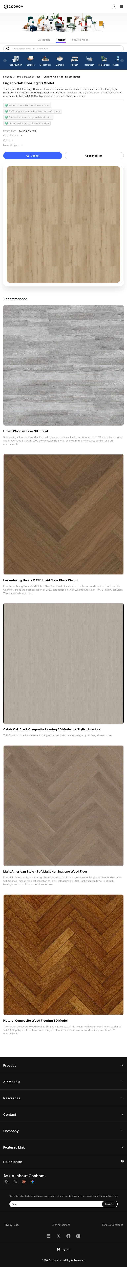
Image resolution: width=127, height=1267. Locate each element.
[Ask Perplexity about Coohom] (15, 1181)
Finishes (61, 39)
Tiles (18, 76)
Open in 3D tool (94, 155)
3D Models (44, 39)
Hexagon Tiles (32, 76)
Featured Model (80, 39)
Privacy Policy (11, 1224)
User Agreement (61, 1224)
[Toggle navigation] (121, 7)
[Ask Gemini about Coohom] (32, 1181)
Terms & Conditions (112, 1224)
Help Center (12, 1162)
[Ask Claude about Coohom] (24, 1181)
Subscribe (109, 1204)
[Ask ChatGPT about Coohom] (6, 1181)
